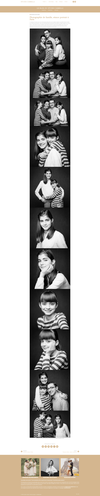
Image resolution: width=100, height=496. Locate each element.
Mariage (60, 1)
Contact (66, 1)
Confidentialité (38, 494)
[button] (43, 446)
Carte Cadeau (51, 1)
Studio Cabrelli (28, 2)
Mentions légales (33, 494)
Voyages (56, 10)
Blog (56, 1)
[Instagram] (73, 2)
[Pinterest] (75, 2)
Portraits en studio (35, 14)
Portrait (44, 1)
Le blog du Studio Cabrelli (50, 8)
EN (78, 494)
